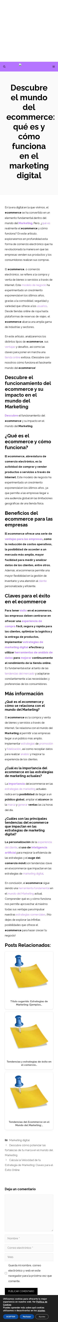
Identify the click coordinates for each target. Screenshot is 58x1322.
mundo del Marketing (21, 893)
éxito (23, 610)
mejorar (26, 657)
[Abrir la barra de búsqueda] (4, 66)
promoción (46, 743)
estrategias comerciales (30, 914)
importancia (17, 783)
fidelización (14, 749)
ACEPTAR (10, 1316)
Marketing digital (19, 1140)
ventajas (10, 346)
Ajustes (42, 1316)
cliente (43, 581)
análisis (25, 754)
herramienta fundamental (34, 888)
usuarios (42, 306)
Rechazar (27, 1316)
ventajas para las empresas (24, 539)
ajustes (41, 1310)
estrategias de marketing (20, 789)
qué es (46, 223)
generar (23, 804)
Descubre (11, 415)
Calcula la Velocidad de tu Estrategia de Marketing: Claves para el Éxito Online (29, 1165)
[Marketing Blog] (30, 66)
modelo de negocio (34, 285)
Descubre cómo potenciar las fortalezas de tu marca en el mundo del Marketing (29, 1150)
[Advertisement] (29, 31)
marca (11, 804)
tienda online (12, 357)
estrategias (28, 743)
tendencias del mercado (19, 673)
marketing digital (33, 873)
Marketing (25, 223)
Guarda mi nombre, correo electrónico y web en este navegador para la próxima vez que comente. (30, 1273)
